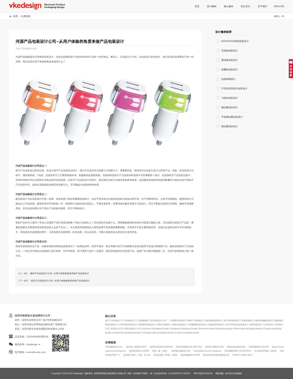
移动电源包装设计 (214, 320)
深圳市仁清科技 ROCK (136, 346)
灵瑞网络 (238, 373)
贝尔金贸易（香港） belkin (165, 354)
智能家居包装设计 (147, 324)
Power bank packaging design (248, 328)
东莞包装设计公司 (132, 328)
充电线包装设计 (229, 50)
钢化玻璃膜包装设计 (264, 320)
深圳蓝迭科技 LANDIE (139, 350)
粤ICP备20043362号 (203, 373)
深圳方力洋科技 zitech (242, 354)
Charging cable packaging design (158, 332)
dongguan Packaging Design (183, 328)
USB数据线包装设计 (197, 324)
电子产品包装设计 (113, 320)
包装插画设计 (228, 79)
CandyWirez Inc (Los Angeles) (207, 350)
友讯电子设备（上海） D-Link (136, 354)
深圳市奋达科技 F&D (236, 346)
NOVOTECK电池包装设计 (235, 41)
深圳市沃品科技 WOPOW (161, 346)
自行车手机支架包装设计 (237, 324)
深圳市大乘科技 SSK (214, 346)
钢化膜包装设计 (229, 107)
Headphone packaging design (127, 332)
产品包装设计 (129, 320)
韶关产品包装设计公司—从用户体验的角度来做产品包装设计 (60, 280)
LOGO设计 (269, 324)
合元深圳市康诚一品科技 (265, 350)
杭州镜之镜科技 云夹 (181, 350)
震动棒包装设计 (229, 60)
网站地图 (219, 373)
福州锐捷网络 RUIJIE (190, 354)
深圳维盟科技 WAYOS (259, 346)
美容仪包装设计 (179, 324)
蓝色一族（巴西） (160, 350)
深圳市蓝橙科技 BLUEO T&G (189, 346)
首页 (15, 16)
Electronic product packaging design (215, 328)
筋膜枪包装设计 (229, 69)
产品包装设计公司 (29, 48)
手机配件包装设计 (178, 320)
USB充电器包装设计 (128, 324)
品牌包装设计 (256, 324)
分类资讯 (26, 16)
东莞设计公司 (117, 328)
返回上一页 (279, 16)
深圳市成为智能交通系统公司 (216, 354)
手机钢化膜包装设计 (232, 117)
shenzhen (147, 328)
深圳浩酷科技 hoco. (114, 346)
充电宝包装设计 (164, 324)
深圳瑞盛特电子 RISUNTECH (237, 350)
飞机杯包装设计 (229, 98)
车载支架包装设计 (216, 324)
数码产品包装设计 (196, 320)
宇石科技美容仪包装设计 (234, 88)
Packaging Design (160, 328)
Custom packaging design (187, 332)
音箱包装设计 (247, 320)
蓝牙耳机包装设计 (232, 320)
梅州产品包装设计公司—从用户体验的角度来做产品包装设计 (59, 273)
